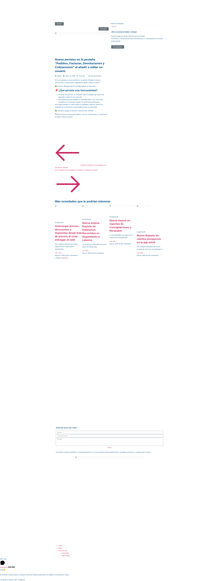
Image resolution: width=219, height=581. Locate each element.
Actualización (62, 550)
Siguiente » (65, 258)
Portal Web (65, 553)
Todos (60, 546)
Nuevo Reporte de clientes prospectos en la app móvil (149, 239)
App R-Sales (66, 555)
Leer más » (58, 253)
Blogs (60, 548)
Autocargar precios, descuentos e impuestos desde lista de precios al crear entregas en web (68, 233)
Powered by (4, 567)
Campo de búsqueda (116, 23)
